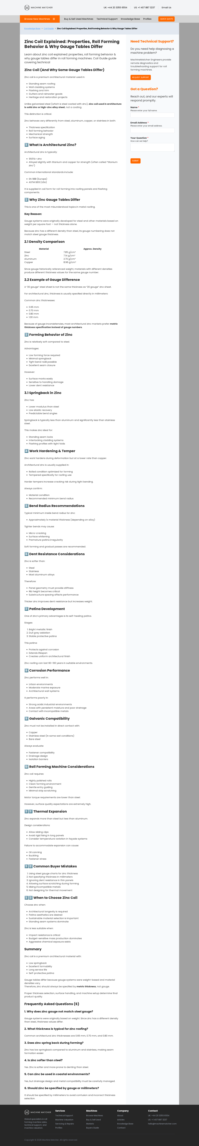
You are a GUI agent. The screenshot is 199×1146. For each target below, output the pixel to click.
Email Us (166, 7)
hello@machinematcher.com (162, 1123)
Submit (135, 160)
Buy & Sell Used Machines (78, 19)
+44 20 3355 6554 (117, 7)
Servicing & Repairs (64, 1123)
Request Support (140, 77)
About (120, 1115)
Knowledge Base (130, 19)
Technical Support (107, 19)
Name (134, 107)
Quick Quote (166, 19)
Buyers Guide (92, 1127)
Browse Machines (94, 1115)
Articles (120, 1119)
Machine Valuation (64, 1119)
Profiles (147, 19)
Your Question (139, 138)
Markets (90, 1123)
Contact (121, 1127)
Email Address (139, 122)
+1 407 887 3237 (146, 7)
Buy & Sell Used (93, 1119)
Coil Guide (49, 28)
